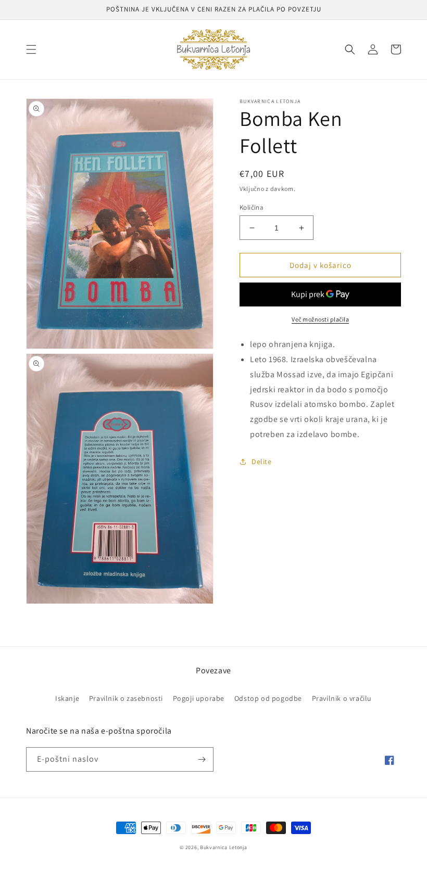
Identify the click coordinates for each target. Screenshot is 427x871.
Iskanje (67, 698)
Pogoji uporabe (198, 698)
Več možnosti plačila (320, 319)
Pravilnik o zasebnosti (126, 698)
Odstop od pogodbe (268, 698)
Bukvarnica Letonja (223, 847)
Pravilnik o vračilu (342, 698)
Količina (251, 207)
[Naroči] (201, 759)
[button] (31, 49)
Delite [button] (262, 461)
